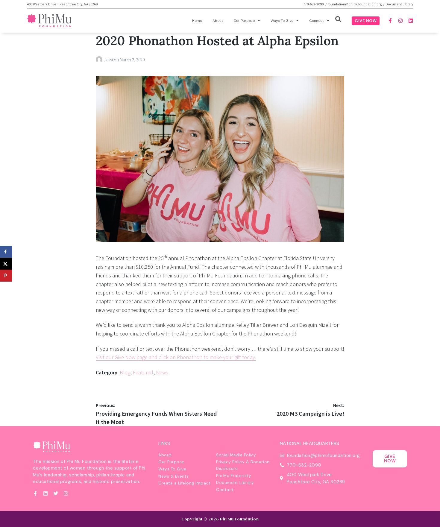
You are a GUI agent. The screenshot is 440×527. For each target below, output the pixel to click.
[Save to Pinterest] (6, 276)
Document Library (399, 4)
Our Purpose (244, 20)
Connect (316, 20)
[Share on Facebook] (6, 252)
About (218, 20)
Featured (143, 372)
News (162, 372)
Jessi (109, 60)
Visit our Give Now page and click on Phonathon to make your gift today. (176, 357)
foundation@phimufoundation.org (355, 4)
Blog (125, 372)
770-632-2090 (313, 4)
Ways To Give (282, 20)
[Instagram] (400, 20)
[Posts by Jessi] (100, 60)
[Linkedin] (410, 20)
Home (197, 20)
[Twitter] (55, 493)
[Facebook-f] (390, 20)
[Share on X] (6, 264)
